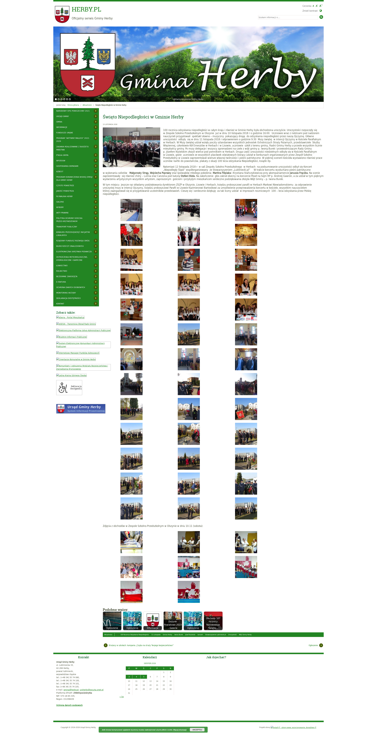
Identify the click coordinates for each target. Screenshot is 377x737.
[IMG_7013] (189, 394)
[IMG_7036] (246, 468)
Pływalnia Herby (64, 196)
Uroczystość (232, 635)
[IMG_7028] (131, 493)
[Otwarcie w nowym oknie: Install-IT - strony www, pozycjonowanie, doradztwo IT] (293, 727)
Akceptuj (197, 729)
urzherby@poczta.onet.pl (92, 689)
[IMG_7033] (189, 518)
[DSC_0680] (246, 294)
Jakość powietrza (65, 191)
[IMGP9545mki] (246, 577)
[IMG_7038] (189, 493)
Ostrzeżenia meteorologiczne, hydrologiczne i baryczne (72, 258)
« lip (122, 696)
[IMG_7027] (189, 468)
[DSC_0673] (189, 270)
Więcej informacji (179, 730)
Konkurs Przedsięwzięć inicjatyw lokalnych (73, 233)
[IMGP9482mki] (131, 577)
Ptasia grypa (62, 155)
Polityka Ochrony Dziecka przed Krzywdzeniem (69, 220)
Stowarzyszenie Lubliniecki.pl (215, 635)
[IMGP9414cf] (189, 552)
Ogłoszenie (313, 645)
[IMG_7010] (131, 394)
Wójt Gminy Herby (245, 635)
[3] (61, 99)
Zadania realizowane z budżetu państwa (72, 148)
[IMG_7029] (246, 493)
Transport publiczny (66, 226)
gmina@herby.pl (71, 689)
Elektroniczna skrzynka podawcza (74, 251)
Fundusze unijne (64, 132)
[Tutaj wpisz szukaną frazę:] (288, 17)
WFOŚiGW (60, 160)
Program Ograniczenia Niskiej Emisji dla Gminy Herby (74, 178)
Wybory (60, 207)
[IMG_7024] (189, 444)
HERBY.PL (86, 9)
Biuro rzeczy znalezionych (70, 246)
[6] (70, 99)
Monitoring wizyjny (66, 292)
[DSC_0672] (131, 270)
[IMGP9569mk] (131, 602)
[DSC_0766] (131, 344)
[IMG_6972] (131, 369)
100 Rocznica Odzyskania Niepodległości (134, 635)
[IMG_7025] (246, 444)
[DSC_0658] (131, 245)
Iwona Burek (178, 635)
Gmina (59, 121)
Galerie (60, 201)
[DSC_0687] (189, 319)
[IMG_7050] (131, 419)
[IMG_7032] (131, 518)
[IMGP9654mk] (189, 602)
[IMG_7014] (246, 394)
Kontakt (60, 303)
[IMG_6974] (189, 369)
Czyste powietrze (65, 185)
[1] (56, 99)
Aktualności (87, 105)
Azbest (59, 171)
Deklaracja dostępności (68, 298)
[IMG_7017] (246, 419)
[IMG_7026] (131, 468)
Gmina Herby (167, 635)
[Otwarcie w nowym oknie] (70, 317)
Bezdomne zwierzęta (66, 276)
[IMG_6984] (246, 369)
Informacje (61, 127)
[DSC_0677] (189, 294)
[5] (67, 99)
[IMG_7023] (131, 444)
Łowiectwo (61, 265)
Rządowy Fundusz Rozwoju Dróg (73, 240)
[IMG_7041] (189, 344)
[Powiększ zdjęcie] (132, 147)
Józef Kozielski (190, 635)
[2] (59, 99)
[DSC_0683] (131, 319)
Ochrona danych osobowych (70, 287)
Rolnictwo (61, 271)
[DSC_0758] (246, 319)
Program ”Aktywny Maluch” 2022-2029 (73, 139)
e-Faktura (61, 281)
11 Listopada (156, 635)
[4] (64, 99)
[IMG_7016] (189, 419)
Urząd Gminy (62, 116)
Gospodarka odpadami (67, 166)
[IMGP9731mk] (131, 552)
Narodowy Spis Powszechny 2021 (73, 110)
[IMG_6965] (246, 344)
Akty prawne (62, 212)
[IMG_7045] (246, 518)
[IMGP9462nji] (246, 552)
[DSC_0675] (246, 270)
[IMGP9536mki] (189, 577)
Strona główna (73, 105)
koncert (200, 635)
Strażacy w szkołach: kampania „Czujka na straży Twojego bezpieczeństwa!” (141, 645)
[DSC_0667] (189, 245)
